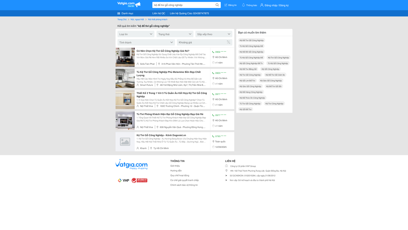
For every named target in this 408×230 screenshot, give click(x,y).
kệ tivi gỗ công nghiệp (278, 57)
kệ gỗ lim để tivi (247, 80)
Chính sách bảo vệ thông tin (184, 184)
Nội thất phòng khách (157, 19)
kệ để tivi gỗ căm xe (275, 74)
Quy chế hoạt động (179, 175)
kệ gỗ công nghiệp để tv (251, 63)
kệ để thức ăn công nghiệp (252, 97)
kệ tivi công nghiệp (274, 103)
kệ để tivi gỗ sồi (273, 86)
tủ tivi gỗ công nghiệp (250, 103)
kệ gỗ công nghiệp (270, 69)
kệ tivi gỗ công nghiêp (250, 74)
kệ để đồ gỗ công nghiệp (251, 51)
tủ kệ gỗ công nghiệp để (251, 46)
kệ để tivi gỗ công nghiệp (252, 40)
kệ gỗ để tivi (245, 109)
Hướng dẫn (176, 170)
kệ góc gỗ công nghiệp (271, 80)
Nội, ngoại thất (137, 19)
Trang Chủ (122, 19)
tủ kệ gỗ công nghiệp (278, 63)
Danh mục (127, 13)
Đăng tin (232, 5)
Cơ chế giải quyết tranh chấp (184, 180)
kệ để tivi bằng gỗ (248, 69)
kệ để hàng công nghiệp (251, 92)
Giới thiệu (175, 165)
